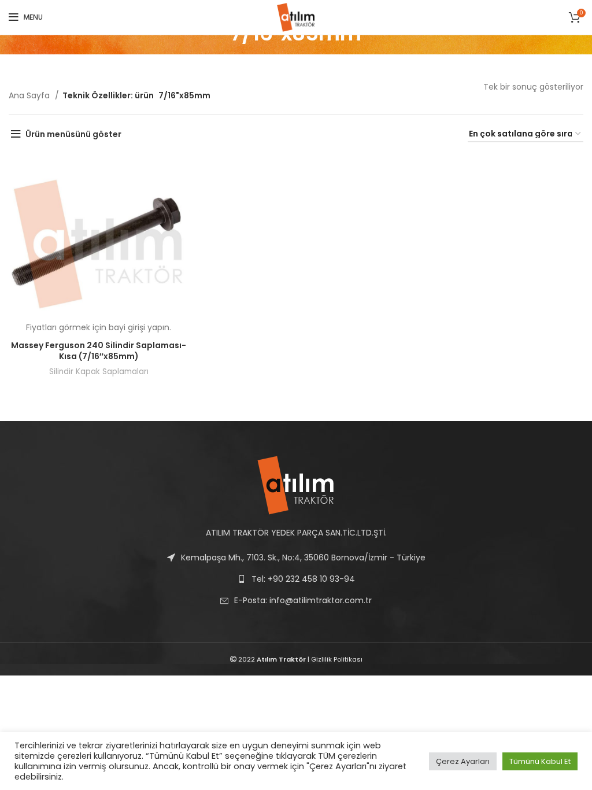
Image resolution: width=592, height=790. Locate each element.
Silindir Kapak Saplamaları (99, 371)
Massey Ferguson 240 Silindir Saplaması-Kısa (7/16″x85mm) (98, 351)
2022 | (273, 659)
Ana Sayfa (30, 95)
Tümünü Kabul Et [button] (540, 761)
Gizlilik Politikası (336, 659)
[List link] (296, 600)
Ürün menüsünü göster (73, 134)
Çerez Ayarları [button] (463, 761)
